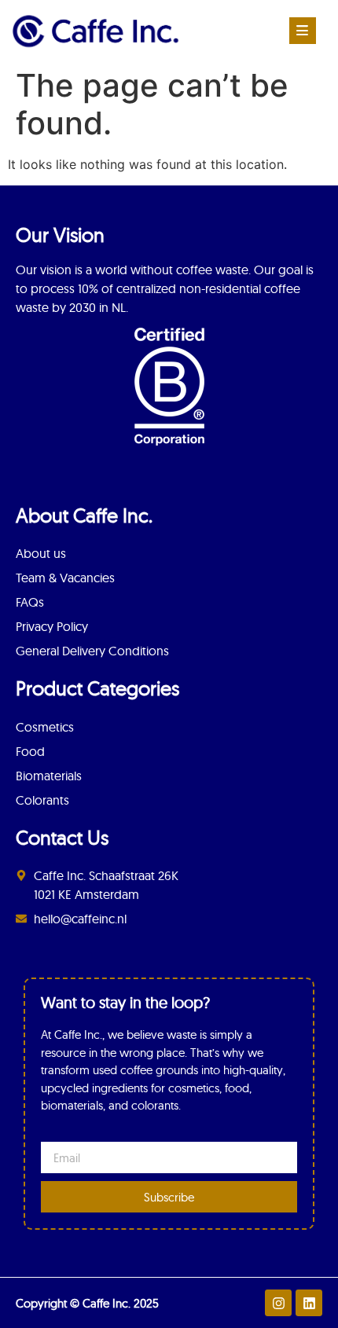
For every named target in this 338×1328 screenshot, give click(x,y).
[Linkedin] (309, 1302)
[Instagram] (278, 1302)
